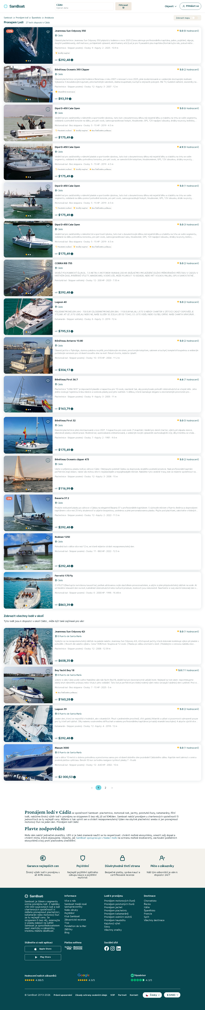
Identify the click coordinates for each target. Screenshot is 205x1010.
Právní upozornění (63, 995)
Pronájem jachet (113, 907)
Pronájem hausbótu (115, 920)
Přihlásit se (192, 6)
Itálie (147, 907)
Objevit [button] (169, 6)
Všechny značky (113, 929)
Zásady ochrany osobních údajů (91, 995)
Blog (66, 932)
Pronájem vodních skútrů (118, 916)
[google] (84, 975)
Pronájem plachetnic (115, 910)
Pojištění (69, 913)
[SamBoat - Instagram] (112, 948)
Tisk (66, 922)
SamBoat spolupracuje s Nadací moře (96, 837)
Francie (148, 913)
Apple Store (45, 948)
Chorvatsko (150, 900)
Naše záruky (71, 910)
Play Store (45, 956)
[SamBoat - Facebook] (106, 948)
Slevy (107, 926)
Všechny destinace (154, 920)
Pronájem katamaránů (116, 913)
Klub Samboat (72, 916)
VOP (112, 995)
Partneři (122, 995)
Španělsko (149, 910)
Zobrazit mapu (183, 18)
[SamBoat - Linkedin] (118, 948)
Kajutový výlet (112, 923)
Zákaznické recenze (75, 919)
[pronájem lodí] (14, 6)
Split (146, 916)
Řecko (147, 904)
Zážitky (68, 929)
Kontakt (134, 995)
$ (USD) (171, 994)
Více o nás (70, 900)
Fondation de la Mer (75, 926)
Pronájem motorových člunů (119, 900)
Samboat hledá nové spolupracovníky (75, 905)
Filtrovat (123, 5)
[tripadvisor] (139, 975)
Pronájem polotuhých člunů (119, 904)
